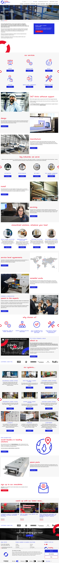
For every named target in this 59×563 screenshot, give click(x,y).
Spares (31, 545)
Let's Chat (55, 3)
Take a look (8, 247)
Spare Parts (33, 470)
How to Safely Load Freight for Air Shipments (29, 515)
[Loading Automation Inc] (5, 2)
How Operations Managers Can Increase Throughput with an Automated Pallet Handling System (48, 516)
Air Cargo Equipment (40, 3)
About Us (51, 3)
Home (2, 20)
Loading (21, 3)
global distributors (15, 444)
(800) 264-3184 (52, 1)
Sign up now (5, 490)
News (47, 3)
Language (35, 1)
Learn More (8, 176)
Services (31, 544)
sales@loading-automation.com (43, 1)
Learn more (10, 70)
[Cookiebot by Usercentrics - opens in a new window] (6, 561)
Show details (48, 561)
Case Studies (32, 547)
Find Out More (33, 356)
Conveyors (32, 3)
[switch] (26, 561)
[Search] (22, 1)
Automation (27, 3)
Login (57, 1)
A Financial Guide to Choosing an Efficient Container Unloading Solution (10, 515)
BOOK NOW (39, 31)
